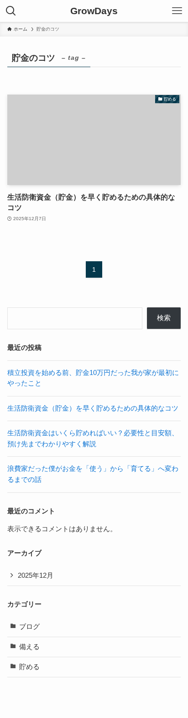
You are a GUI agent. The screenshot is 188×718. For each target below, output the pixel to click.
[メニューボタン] (177, 11)
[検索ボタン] (11, 11)
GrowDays (94, 11)
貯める (29, 666)
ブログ (29, 626)
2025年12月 (35, 575)
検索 (164, 318)
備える (29, 646)
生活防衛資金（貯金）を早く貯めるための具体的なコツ (92, 408)
